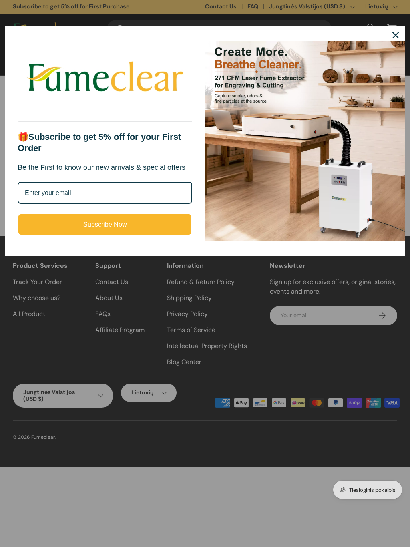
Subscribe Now (105, 224)
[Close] (395, 35)
